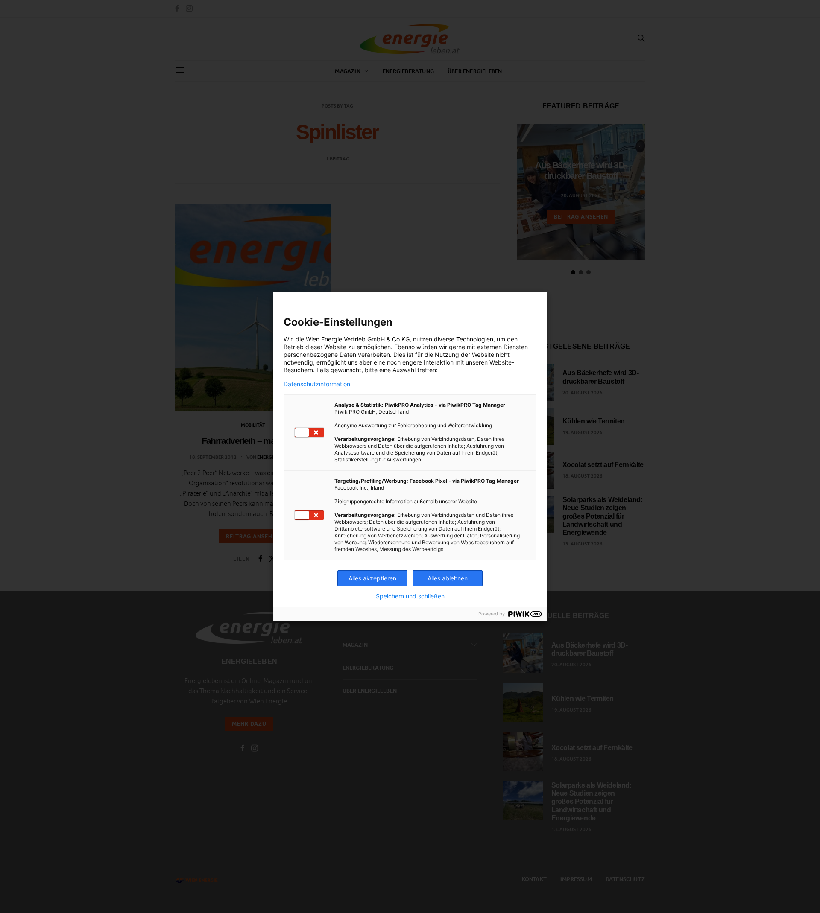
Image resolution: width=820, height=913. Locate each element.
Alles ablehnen (448, 578)
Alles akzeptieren (372, 578)
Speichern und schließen (410, 596)
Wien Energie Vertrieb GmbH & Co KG (358, 339)
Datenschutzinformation (317, 384)
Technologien (474, 339)
